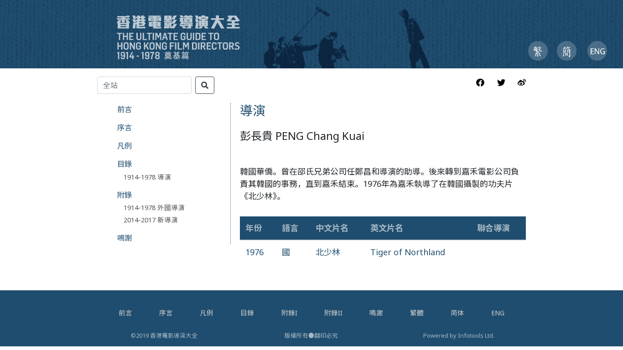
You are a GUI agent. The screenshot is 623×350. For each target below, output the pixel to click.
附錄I (289, 312)
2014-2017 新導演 (151, 219)
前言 (124, 109)
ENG (497, 312)
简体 (457, 312)
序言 (124, 127)
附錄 (124, 195)
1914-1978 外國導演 (154, 207)
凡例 (124, 145)
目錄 (124, 164)
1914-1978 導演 (147, 176)
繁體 (417, 312)
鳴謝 (124, 237)
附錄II (333, 312)
